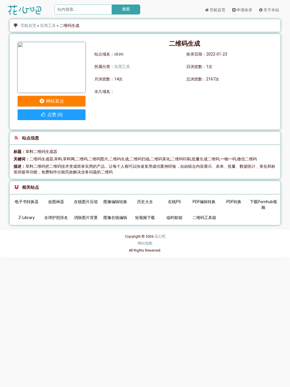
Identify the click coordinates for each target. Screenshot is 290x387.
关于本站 (271, 10)
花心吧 (159, 236)
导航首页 (217, 10)
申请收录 (244, 10)
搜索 (126, 9)
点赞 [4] (54, 114)
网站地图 (145, 243)
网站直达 (54, 101)
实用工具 (48, 25)
